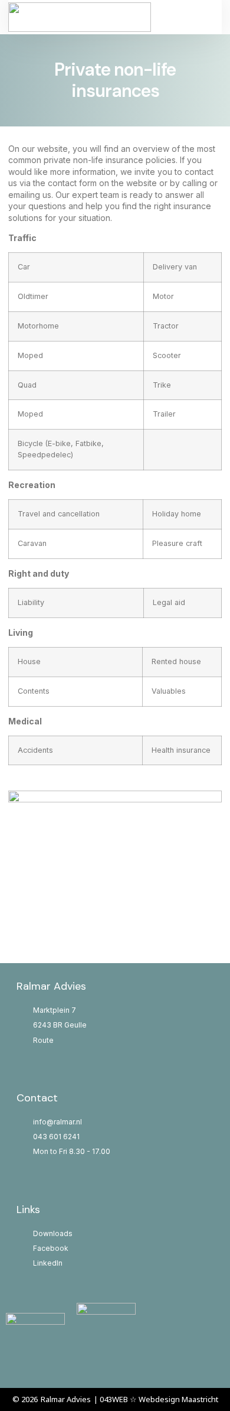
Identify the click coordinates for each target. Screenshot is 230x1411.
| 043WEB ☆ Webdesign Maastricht (156, 1399)
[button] (195, 17)
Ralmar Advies (66, 1399)
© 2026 (25, 1399)
